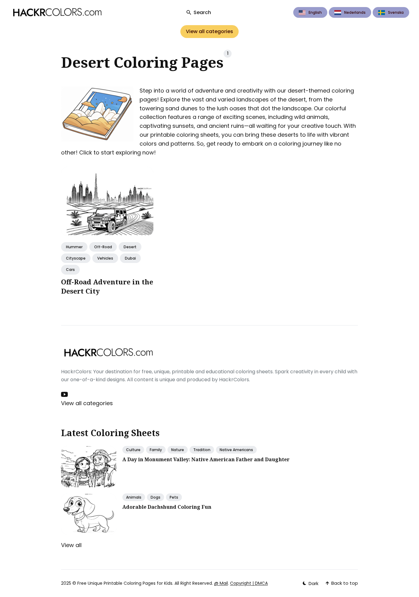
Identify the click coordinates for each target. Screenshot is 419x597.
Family (156, 449)
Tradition (201, 449)
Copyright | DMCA (249, 583)
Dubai (130, 258)
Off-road (103, 246)
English (315, 12)
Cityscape (76, 258)
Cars (70, 269)
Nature (177, 449)
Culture (133, 449)
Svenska (396, 12)
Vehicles (105, 258)
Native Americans (236, 449)
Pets (174, 497)
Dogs (155, 497)
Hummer (74, 246)
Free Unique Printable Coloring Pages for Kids (124, 583)
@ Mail (221, 583)
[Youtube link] (65, 394)
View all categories (209, 31)
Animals (133, 497)
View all (71, 545)
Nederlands (355, 12)
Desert (130, 246)
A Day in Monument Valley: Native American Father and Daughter (206, 459)
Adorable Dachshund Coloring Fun (166, 507)
